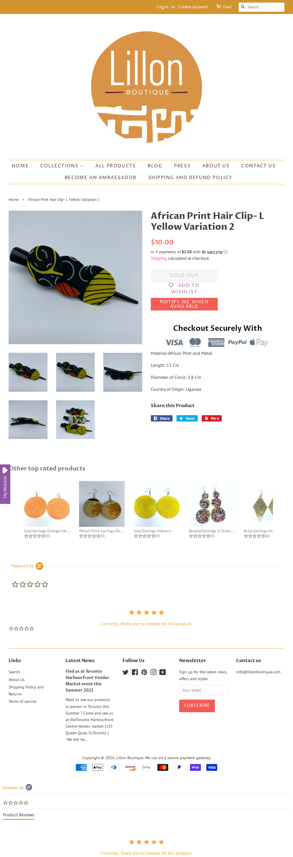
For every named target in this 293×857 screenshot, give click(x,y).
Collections (60, 166)
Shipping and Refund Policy (190, 178)
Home (20, 166)
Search (14, 671)
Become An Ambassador (100, 178)
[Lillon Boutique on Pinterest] (144, 673)
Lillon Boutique (129, 757)
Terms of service (22, 701)
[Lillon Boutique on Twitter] (125, 673)
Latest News (80, 661)
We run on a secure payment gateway (178, 757)
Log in (163, 7)
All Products (115, 166)
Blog (155, 166)
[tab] (18, 816)
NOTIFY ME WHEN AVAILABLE (184, 304)
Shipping (159, 258)
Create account (193, 7)
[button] (217, 252)
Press (182, 166)
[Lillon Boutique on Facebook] (135, 673)
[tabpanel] (146, 847)
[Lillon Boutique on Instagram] (153, 673)
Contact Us (258, 166)
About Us (216, 166)
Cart (227, 7)
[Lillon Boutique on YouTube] (162, 673)
